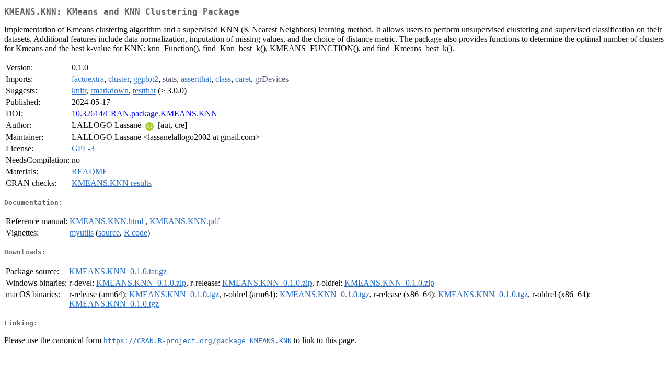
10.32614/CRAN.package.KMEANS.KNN (144, 113)
